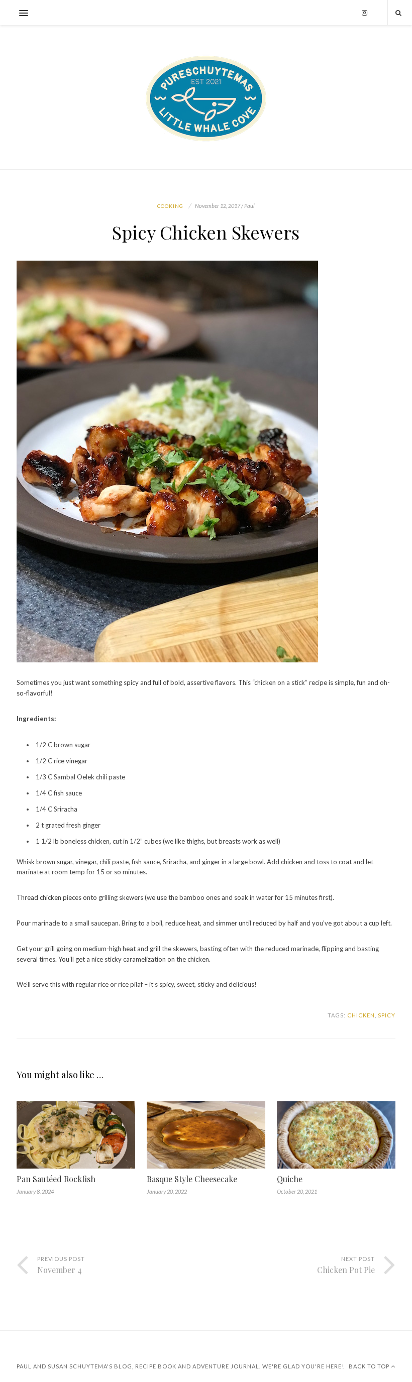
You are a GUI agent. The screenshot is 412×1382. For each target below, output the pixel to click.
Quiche (289, 1179)
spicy (386, 1015)
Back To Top (370, 1366)
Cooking (170, 206)
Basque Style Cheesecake (192, 1179)
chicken (361, 1015)
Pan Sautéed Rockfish (56, 1179)
